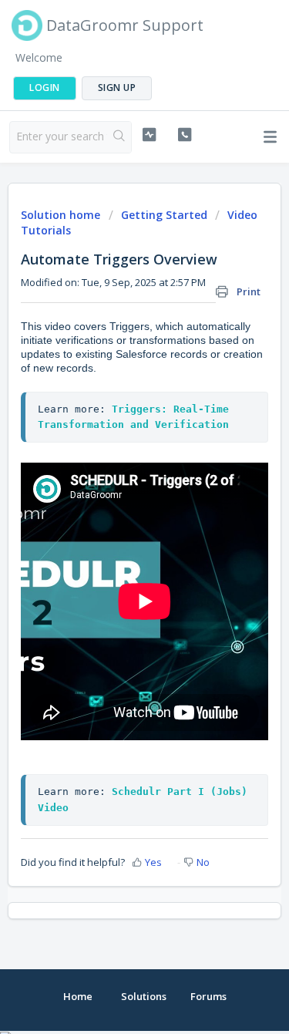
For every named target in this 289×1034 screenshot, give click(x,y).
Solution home (62, 214)
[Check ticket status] (149, 135)
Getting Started (164, 214)
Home (77, 996)
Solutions (143, 996)
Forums (208, 996)
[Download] (116, 510)
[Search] (119, 137)
